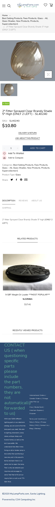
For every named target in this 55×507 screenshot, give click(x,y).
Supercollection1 (10, 24)
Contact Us (44, 425)
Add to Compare (15, 157)
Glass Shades (9, 21)
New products (23, 21)
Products (34, 21)
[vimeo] (21, 180)
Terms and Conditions (37, 419)
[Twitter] (12, 180)
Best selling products (12, 18)
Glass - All (43, 18)
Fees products (30, 18)
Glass (18, 174)
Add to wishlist (16, 153)
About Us (36, 200)
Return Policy (34, 422)
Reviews (23, 200)
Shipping (6, 208)
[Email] (26, 180)
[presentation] (7, 273)
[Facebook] (16, 180)
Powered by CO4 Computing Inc (18, 499)
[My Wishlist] (45, 5)
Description (8, 200)
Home (5, 15)
